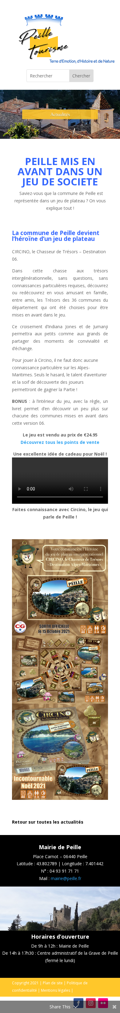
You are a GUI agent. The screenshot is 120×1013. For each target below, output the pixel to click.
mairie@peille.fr (66, 878)
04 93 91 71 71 (64, 871)
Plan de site (53, 983)
